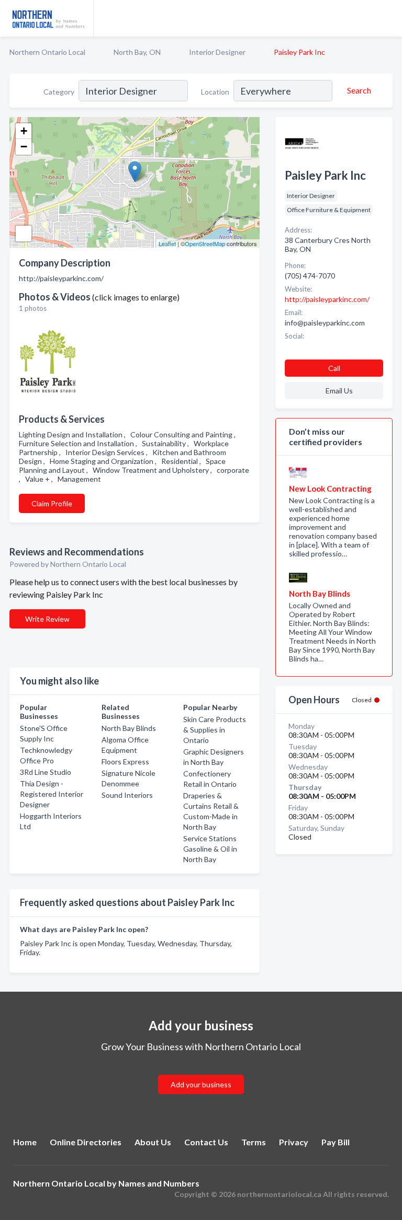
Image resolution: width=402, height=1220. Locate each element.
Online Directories (85, 1142)
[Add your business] (201, 1072)
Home (25, 1142)
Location (215, 91)
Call (334, 368)
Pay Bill (335, 1142)
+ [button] (23, 130)
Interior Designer (217, 52)
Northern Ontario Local (47, 52)
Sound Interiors (127, 795)
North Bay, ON (137, 52)
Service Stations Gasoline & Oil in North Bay (210, 849)
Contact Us (206, 1142)
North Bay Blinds (129, 728)
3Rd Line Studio (45, 772)
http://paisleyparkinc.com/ (327, 299)
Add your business (201, 1084)
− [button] (23, 146)
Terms (253, 1142)
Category (58, 91)
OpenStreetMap (205, 243)
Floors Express (125, 761)
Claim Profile (51, 503)
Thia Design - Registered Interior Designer (51, 794)
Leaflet (167, 243)
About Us (153, 1142)
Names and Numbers (158, 1183)
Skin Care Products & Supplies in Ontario (214, 730)
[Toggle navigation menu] (388, 18)
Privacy (293, 1142)
